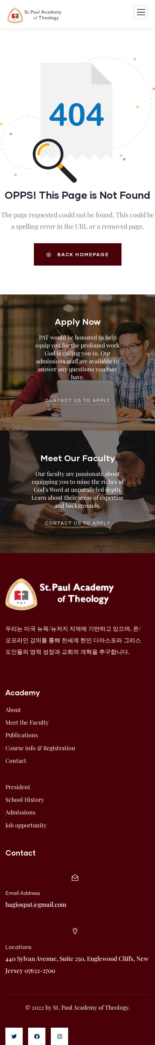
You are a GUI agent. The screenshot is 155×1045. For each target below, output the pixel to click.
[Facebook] (36, 1036)
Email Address (22, 893)
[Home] (59, 594)
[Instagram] (59, 1036)
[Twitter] (14, 1036)
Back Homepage (82, 254)
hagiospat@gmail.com (35, 904)
